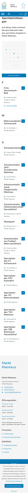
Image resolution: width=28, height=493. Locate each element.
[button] (14, 88)
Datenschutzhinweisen (16, 481)
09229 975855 (12, 106)
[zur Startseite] (4, 6)
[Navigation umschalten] (2, 14)
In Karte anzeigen (13, 75)
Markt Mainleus (13, 5)
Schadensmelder (8, 434)
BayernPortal (8, 449)
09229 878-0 (8, 387)
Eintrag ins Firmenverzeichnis (12, 437)
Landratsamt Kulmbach (10, 445)
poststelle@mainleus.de (12, 392)
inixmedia (6, 452)
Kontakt (14, 463)
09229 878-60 (9, 390)
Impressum (14, 491)
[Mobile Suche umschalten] (9, 14)
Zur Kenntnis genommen (14, 486)
